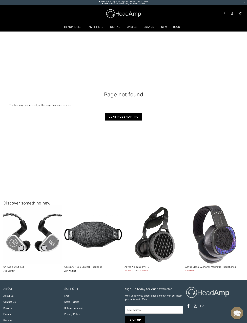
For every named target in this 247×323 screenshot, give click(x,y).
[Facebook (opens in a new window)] (188, 306)
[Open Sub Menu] (85, 27)
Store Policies (71, 301)
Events (7, 314)
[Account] (232, 13)
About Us (8, 295)
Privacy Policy (72, 314)
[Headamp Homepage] (123, 13)
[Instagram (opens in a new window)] (195, 306)
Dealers (7, 308)
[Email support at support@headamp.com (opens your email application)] (202, 306)
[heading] (32, 289)
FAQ (66, 295)
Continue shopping (123, 116)
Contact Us (9, 301)
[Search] (223, 13)
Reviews (7, 320)
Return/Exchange (73, 308)
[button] (237, 313)
